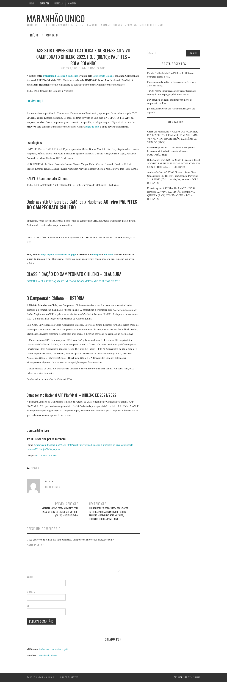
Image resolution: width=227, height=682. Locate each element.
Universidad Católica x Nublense (61, 76)
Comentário (36, 545)
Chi (107, 75)
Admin (83, 68)
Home (31, 3)
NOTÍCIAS (58, 3)
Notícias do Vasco (47, 655)
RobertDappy (153, 147)
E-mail (31, 591)
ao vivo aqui (35, 100)
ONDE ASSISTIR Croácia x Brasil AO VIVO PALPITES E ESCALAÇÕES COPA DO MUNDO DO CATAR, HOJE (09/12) (173, 163)
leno (111, 75)
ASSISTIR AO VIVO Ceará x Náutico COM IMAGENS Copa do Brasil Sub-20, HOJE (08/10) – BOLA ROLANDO (60, 512)
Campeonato (99, 75)
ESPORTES (44, 3)
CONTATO (72, 3)
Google (96, 254)
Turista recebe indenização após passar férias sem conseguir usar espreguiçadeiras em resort (171, 92)
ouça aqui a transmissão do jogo (58, 254)
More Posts (52, 487)
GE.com (108, 254)
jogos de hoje (92, 126)
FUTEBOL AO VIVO (47, 455)
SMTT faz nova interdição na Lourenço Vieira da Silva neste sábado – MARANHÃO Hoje (171, 151)
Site (29, 606)
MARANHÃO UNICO (56, 18)
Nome (30, 577)
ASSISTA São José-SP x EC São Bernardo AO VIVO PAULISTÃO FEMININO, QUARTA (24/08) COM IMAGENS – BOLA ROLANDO (171, 193)
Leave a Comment (97, 68)
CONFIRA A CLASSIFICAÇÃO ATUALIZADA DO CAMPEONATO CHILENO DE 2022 (73, 281)
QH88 (150, 131)
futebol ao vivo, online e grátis (53, 649)
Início (34, 35)
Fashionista (180, 677)
